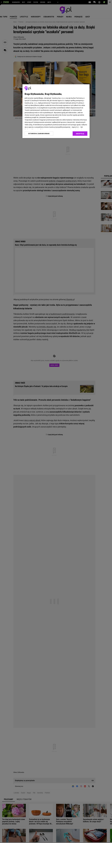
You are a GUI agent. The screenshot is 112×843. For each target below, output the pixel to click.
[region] (56, 111)
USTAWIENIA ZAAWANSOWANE (39, 133)
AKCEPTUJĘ (80, 134)
